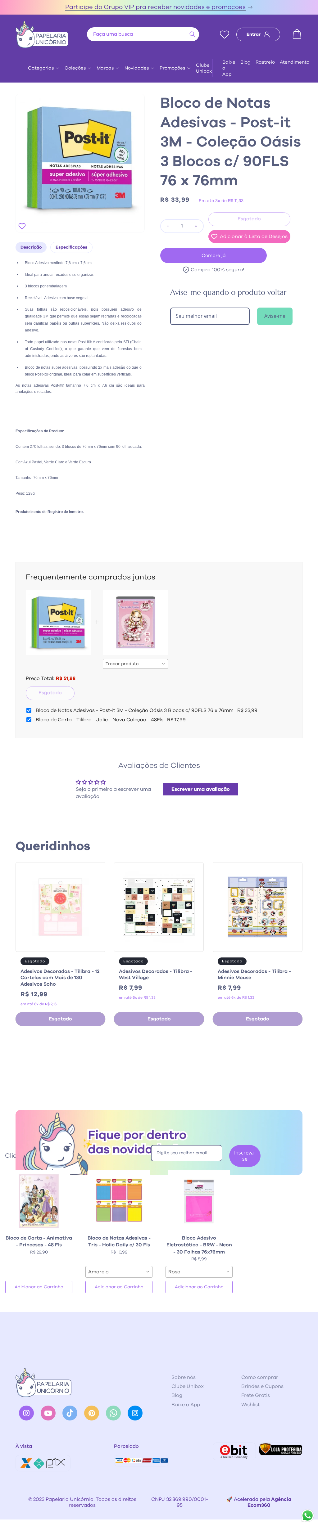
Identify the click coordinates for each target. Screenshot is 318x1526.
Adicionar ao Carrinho (39, 1287)
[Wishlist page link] (224, 34)
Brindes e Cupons (262, 1386)
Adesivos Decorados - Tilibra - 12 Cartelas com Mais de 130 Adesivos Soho (59, 978)
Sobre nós (183, 1377)
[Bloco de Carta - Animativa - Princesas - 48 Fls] (38, 1201)
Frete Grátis (255, 1395)
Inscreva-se (244, 1155)
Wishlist (250, 1404)
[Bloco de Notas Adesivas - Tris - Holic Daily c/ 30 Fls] (118, 1201)
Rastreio (265, 62)
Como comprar (259, 1377)
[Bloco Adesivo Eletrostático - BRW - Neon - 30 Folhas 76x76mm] (199, 1201)
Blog (245, 62)
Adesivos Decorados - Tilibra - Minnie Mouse (254, 974)
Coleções (75, 68)
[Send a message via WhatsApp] (307, 1515)
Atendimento (294, 62)
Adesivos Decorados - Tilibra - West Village (155, 974)
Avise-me (274, 316)
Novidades (137, 68)
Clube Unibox (204, 68)
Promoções (172, 68)
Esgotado (50, 692)
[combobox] (143, 34)
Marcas (105, 68)
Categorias (41, 68)
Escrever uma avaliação (200, 789)
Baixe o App (228, 68)
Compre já (214, 255)
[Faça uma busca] (192, 34)
